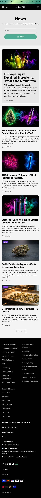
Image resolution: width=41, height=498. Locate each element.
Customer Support (9, 344)
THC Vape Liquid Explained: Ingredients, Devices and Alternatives (20, 77)
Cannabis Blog (7, 372)
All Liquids (6, 400)
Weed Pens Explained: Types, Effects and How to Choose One (20, 221)
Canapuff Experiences (6, 377)
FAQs (4, 364)
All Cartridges (7, 404)
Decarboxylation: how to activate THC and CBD (20, 310)
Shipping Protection (30, 381)
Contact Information (30, 355)
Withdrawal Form (8, 382)
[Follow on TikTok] (13, 464)
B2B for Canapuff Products (28, 345)
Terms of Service (28, 377)
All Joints (5, 412)
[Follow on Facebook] (3, 464)
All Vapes (5, 397)
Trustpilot (5, 469)
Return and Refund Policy (29, 368)
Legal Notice (27, 359)
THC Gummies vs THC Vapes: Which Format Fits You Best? (19, 176)
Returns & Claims (8, 352)
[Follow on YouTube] (10, 464)
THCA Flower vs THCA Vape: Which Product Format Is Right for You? (19, 132)
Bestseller (6, 393)
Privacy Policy (27, 363)
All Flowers (6, 408)
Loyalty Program (8, 356)
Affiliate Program (8, 360)
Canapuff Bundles (8, 389)
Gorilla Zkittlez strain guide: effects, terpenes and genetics (19, 265)
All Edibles (6, 416)
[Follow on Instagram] (6, 464)
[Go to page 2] (25, 331)
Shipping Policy (28, 373)
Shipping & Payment (9, 348)
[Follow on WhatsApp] (16, 464)
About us (25, 351)
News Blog (6, 368)
